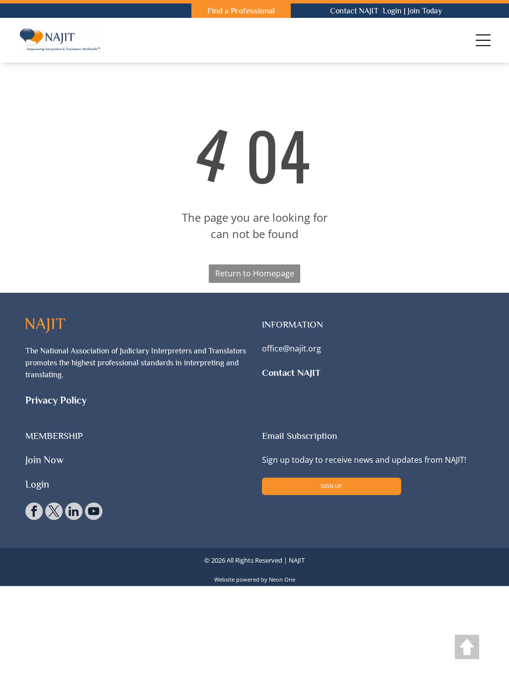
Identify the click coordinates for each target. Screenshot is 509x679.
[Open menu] (483, 40)
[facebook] (34, 512)
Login (392, 10)
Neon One (282, 579)
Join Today (425, 10)
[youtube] (93, 512)
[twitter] (54, 512)
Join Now (44, 459)
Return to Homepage (254, 273)
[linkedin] (74, 512)
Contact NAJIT (354, 10)
